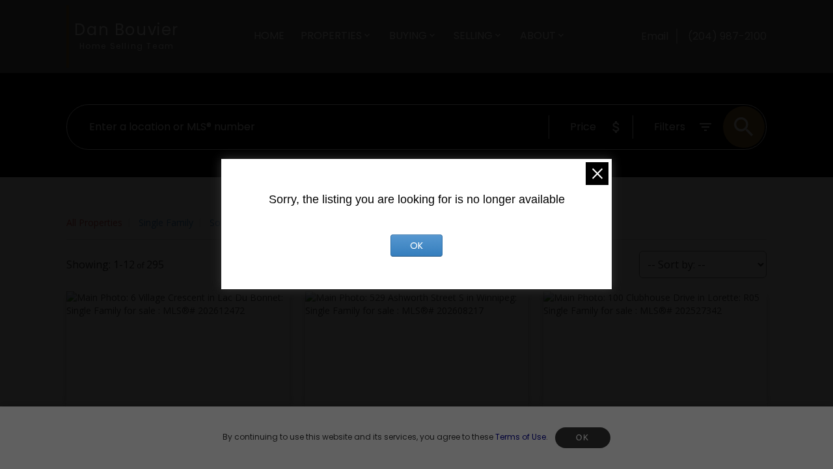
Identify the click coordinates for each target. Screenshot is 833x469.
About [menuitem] (538, 35)
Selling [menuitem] (473, 35)
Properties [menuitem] (331, 35)
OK (582, 437)
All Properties (94, 222)
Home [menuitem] (269, 35)
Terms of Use (520, 436)
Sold (219, 222)
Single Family (166, 222)
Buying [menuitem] (408, 35)
